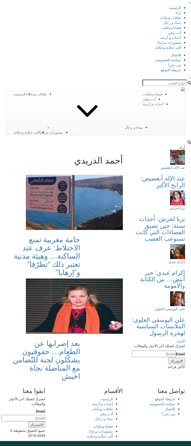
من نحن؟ (174, 64)
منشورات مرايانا (169, 42)
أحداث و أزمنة (170, 37)
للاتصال (176, 54)
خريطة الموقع (171, 69)
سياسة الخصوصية (168, 59)
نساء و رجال (172, 22)
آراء (178, 12)
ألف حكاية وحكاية (168, 47)
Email (180, 353)
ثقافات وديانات (170, 17)
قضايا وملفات (171, 27)
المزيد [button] (180, 340)
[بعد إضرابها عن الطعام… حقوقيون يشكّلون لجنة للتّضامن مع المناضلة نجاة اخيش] (74, 305)
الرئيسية (175, 7)
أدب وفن (174, 32)
